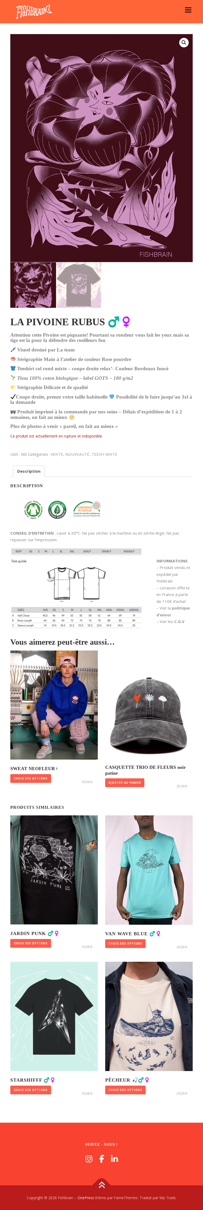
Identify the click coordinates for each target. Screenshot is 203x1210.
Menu (188, 9)
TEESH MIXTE (104, 454)
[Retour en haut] (101, 1185)
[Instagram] (88, 1158)
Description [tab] (28, 471)
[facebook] (101, 1158)
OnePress (85, 1197)
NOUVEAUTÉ (77, 454)
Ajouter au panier (124, 782)
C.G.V (179, 621)
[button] (184, 42)
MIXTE (57, 454)
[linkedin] (114, 1158)
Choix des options (31, 778)
